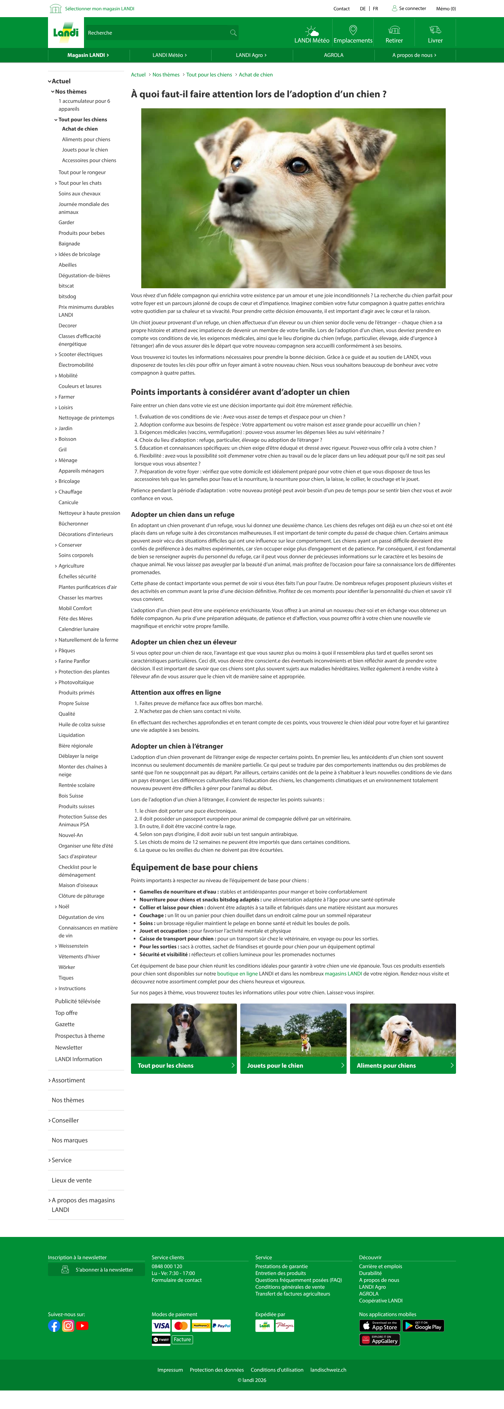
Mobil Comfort (75, 608)
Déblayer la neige (78, 756)
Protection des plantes (84, 671)
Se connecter (412, 8)
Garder (66, 222)
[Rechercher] (232, 32)
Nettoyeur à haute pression (89, 513)
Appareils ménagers (81, 470)
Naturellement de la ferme (88, 639)
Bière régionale (76, 745)
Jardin (65, 428)
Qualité (67, 713)
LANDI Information (78, 1059)
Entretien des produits (280, 1273)
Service (62, 1160)
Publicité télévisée (77, 1001)
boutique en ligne (237, 973)
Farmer (67, 396)
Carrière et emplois (381, 1266)
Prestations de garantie (281, 1266)
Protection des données (217, 1370)
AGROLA (334, 55)
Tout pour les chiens (83, 119)
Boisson (67, 439)
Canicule (68, 502)
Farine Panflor (74, 661)
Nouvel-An (71, 835)
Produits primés (77, 692)
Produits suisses (77, 806)
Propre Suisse (74, 703)
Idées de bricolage (79, 254)
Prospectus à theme (80, 1036)
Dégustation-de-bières (84, 275)
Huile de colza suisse (82, 724)
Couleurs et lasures (80, 386)
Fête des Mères (76, 618)
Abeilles (68, 265)
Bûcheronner (73, 523)
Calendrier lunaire (79, 629)
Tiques (66, 977)
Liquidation (72, 735)
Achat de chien (80, 128)
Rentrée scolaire (77, 785)
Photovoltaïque (76, 682)
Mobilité (68, 375)
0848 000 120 (167, 1266)
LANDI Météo (168, 55)
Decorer (68, 325)
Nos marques (70, 1140)
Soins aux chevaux (79, 193)
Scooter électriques (81, 354)
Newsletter (68, 1047)
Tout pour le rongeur (82, 172)
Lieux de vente (72, 1180)
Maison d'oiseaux (78, 885)
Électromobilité (76, 365)
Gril (63, 449)
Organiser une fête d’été (86, 845)
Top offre (66, 1013)
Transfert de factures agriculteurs (292, 1293)
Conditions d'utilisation (277, 1370)
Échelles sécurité (77, 576)
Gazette (65, 1024)
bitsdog (67, 296)
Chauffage (70, 491)
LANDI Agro (249, 55)
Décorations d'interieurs (86, 534)
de (363, 8)
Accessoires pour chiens (89, 160)
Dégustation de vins (81, 917)
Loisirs (66, 407)
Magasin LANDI (86, 55)
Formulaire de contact (177, 1280)
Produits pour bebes (82, 233)
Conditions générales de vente (290, 1287)
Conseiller (65, 1120)
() (446, 8)
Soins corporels (76, 555)
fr (375, 8)
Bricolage (69, 481)
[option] (293, 198)
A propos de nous (412, 55)
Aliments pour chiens (86, 139)
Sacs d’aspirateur (78, 856)
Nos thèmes (71, 91)
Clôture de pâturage (82, 895)
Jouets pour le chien (85, 149)
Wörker (67, 967)
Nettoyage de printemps (87, 417)
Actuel (61, 81)
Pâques (67, 650)
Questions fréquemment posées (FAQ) (298, 1280)
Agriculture (71, 565)
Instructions (72, 988)
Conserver (70, 545)
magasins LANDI (343, 973)
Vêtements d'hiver (79, 956)
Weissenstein (73, 946)
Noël (64, 906)
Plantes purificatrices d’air (88, 587)
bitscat (66, 285)
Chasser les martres (81, 597)
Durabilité (370, 1273)
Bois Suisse (71, 795)
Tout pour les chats (80, 183)
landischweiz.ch (329, 1370)
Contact (342, 8)
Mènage (68, 460)
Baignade (69, 243)
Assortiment (68, 1080)
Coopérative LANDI (381, 1300)
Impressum (170, 1370)
